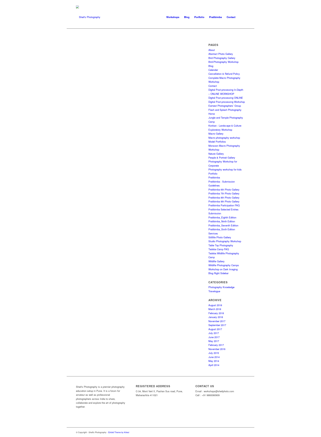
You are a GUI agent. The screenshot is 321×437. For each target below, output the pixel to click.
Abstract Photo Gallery (220, 54)
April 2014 (213, 365)
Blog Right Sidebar (218, 273)
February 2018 (216, 313)
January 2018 (215, 317)
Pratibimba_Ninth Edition (221, 221)
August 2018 (215, 305)
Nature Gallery (216, 153)
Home (211, 113)
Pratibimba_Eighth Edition (222, 217)
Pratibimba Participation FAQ (224, 205)
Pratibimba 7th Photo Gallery (223, 193)
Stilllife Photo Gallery (219, 237)
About (211, 50)
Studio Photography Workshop (224, 241)
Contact (212, 86)
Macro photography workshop (224, 137)
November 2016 (216, 349)
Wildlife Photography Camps (223, 265)
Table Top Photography (220, 245)
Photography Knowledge (221, 287)
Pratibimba (214, 177)
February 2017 (216, 345)
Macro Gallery (215, 133)
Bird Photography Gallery (221, 58)
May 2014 (213, 361)
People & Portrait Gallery (221, 157)
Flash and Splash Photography (224, 110)
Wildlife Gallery (216, 261)
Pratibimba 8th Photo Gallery (223, 197)
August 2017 (215, 329)
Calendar (213, 70)
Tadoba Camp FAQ (218, 249)
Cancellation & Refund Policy (224, 73)
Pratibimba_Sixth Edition (221, 229)
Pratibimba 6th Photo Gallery (223, 189)
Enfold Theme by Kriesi (118, 432)
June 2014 (214, 357)
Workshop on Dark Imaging (223, 269)
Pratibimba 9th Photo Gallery (223, 201)
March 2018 (214, 309)
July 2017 (213, 333)
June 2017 (214, 337)
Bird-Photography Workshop (223, 62)
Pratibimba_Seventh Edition (223, 225)
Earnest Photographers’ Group (224, 105)
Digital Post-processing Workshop (226, 102)
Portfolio (212, 173)
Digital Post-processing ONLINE (225, 97)
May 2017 (213, 341)
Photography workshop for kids (225, 169)
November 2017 (216, 321)
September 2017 (217, 325)
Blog (210, 66)
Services (213, 233)
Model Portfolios (217, 141)
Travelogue (214, 291)
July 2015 (213, 353)
